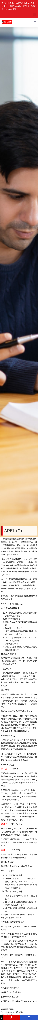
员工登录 (26, 6)
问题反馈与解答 (15, 6)
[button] (34, 14)
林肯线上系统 (29, 3)
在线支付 (5, 6)
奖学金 (4, 3)
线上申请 (19, 3)
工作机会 (11, 3)
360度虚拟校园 (10, 9)
